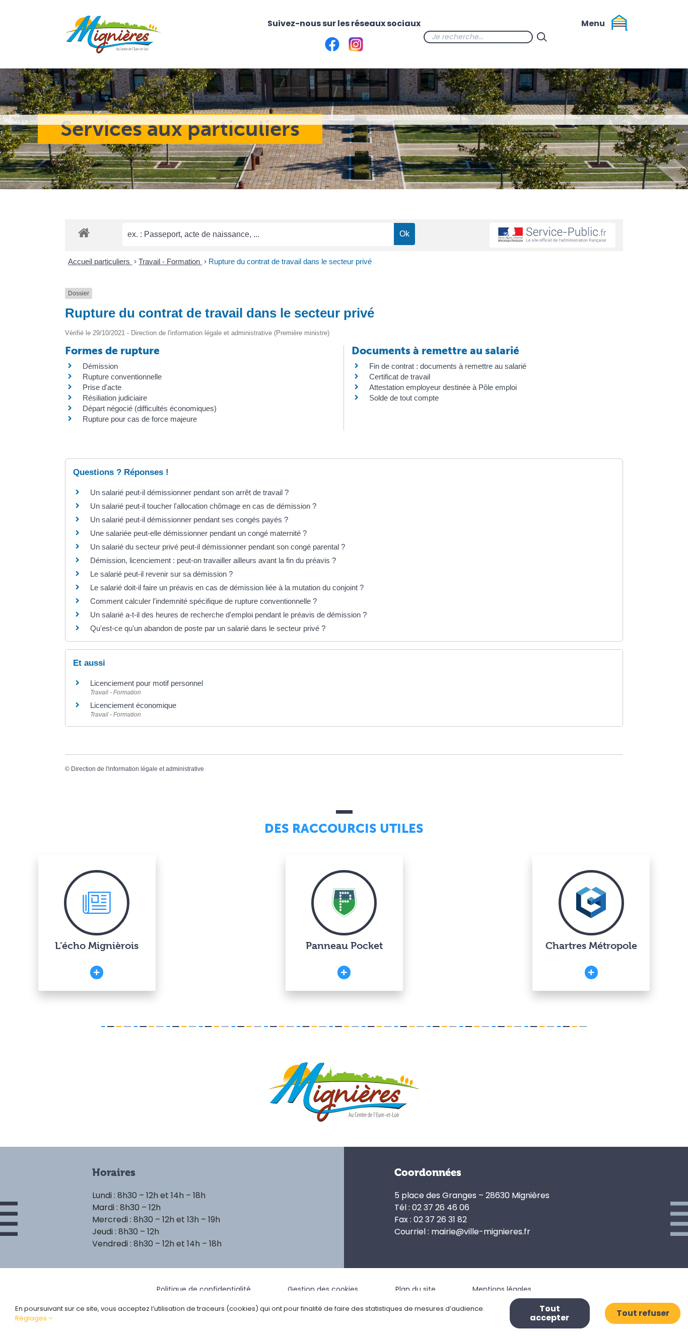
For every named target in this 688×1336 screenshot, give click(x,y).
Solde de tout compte (404, 398)
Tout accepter (549, 1313)
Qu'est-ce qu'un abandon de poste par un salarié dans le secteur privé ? (207, 628)
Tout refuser (642, 1313)
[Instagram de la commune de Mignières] (591, 37)
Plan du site (415, 1289)
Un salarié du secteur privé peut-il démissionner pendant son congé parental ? (217, 546)
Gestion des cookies (323, 1289)
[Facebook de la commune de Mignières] (571, 37)
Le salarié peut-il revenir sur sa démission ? (161, 574)
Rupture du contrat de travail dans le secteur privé (290, 261)
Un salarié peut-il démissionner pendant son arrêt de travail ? (189, 492)
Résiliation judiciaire (115, 398)
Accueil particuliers (100, 261)
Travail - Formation (170, 261)
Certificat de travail (399, 376)
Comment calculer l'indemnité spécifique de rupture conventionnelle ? (203, 601)
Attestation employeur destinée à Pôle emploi (443, 387)
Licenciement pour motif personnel (146, 683)
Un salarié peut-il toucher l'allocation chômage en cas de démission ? (203, 506)
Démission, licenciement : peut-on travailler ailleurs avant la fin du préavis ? (213, 560)
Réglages (31, 1318)
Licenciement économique (133, 705)
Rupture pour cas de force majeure (140, 419)
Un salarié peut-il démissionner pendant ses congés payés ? (189, 519)
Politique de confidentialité (204, 1289)
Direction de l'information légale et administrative (137, 768)
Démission (100, 366)
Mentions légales (501, 1289)
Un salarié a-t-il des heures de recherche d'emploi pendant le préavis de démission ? (228, 614)
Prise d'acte (102, 387)
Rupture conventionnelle (122, 376)
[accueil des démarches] (84, 232)
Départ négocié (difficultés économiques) (150, 408)
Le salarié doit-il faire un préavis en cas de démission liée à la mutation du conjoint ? (227, 587)
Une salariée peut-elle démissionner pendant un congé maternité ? (198, 533)
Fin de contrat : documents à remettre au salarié (447, 366)
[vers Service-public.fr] (552, 235)
